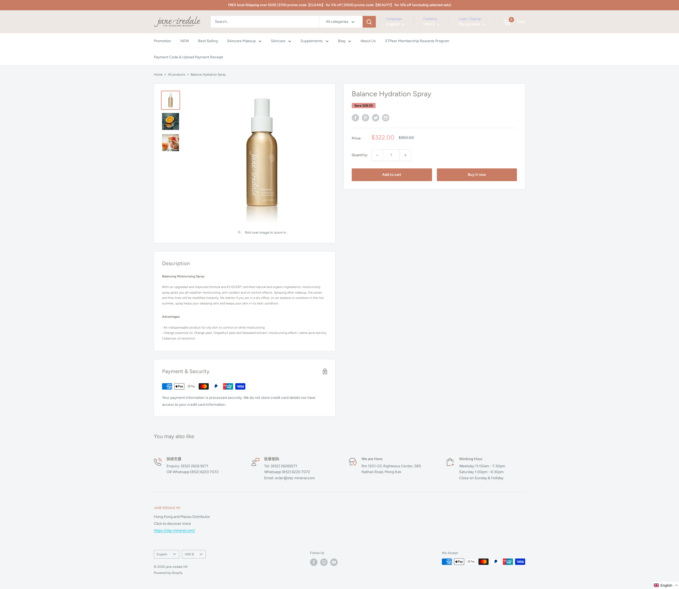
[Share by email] (385, 117)
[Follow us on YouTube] (334, 562)
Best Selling (208, 41)
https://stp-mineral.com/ (174, 530)
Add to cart (391, 174)
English (162, 554)
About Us (368, 41)
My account (470, 24)
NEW (184, 41)
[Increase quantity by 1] (405, 155)
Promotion (162, 41)
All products (176, 74)
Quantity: (360, 155)
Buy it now (477, 174)
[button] (666, 585)
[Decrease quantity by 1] (377, 155)
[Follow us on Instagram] (324, 562)
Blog (341, 41)
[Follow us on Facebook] (313, 562)
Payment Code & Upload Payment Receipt (188, 57)
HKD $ (189, 554)
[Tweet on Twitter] (375, 117)
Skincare (278, 41)
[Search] (369, 22)
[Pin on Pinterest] (365, 117)
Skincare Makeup (241, 41)
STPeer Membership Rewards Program (417, 41)
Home (158, 74)
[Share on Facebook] (355, 117)
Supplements (312, 41)
